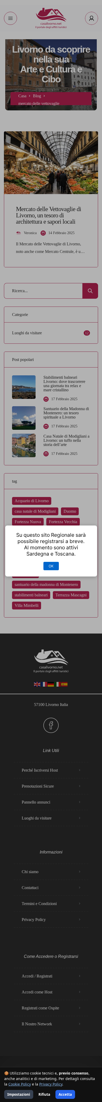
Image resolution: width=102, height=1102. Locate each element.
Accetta (65, 1094)
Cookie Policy (19, 1084)
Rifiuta (44, 1094)
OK (51, 566)
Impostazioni (18, 1094)
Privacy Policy (50, 1084)
